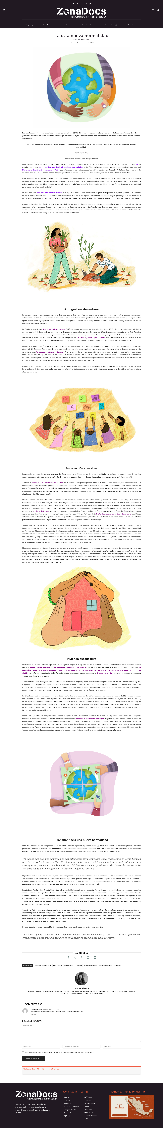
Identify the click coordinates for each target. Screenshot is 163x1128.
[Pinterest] (81, 957)
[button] (157, 9)
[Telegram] (94, 957)
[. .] (34, 1095)
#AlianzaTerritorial (75, 1091)
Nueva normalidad (105, 966)
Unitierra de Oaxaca (41, 511)
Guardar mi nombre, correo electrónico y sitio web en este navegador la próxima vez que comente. (60, 1052)
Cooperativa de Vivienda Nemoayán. (90, 719)
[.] (4, 10)
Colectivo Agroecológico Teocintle (91, 338)
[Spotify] (89, 3)
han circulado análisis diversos (50, 193)
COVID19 (78, 966)
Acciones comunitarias (43, 966)
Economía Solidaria (90, 966)
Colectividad (57, 966)
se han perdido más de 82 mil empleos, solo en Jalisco (61, 167)
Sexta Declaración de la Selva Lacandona (113, 514)
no (137, 164)
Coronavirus (68, 966)
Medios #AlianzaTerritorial (127, 1091)
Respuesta (33, 1014)
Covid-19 (77, 40)
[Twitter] (77, 3)
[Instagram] (81, 3)
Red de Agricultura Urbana (54, 329)
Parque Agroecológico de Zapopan (50, 352)
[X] (75, 957)
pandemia (118, 966)
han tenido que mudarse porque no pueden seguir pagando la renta (58, 667)
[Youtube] (85, 3)
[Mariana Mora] (81, 978)
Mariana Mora (75, 43)
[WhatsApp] (88, 957)
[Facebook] (73, 3)
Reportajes (85, 40)
